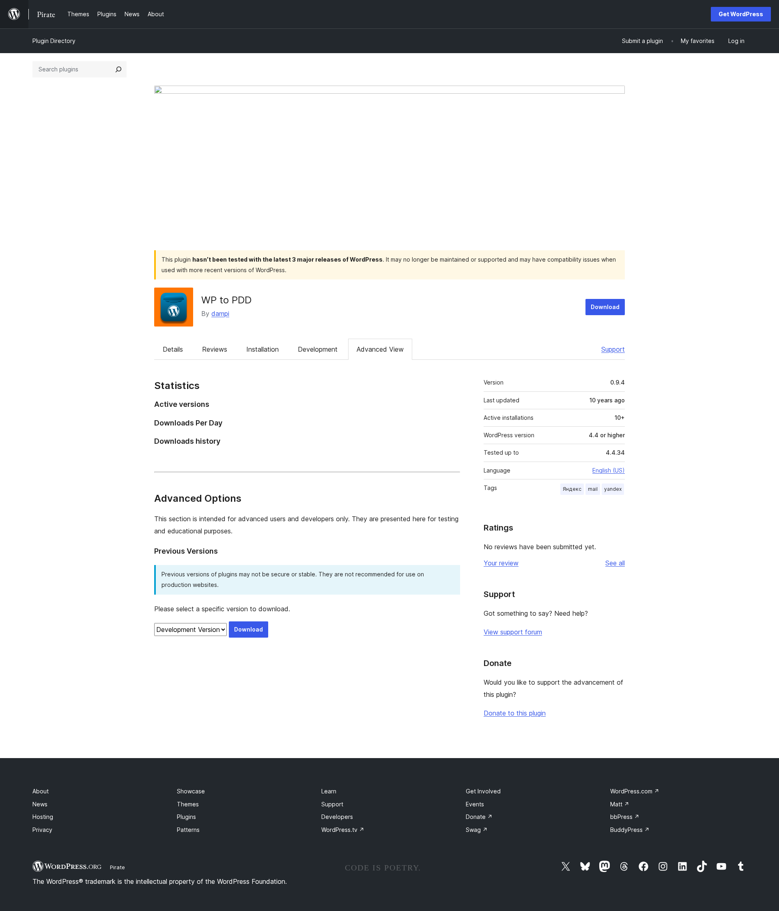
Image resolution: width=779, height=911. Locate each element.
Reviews (214, 349)
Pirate (117, 867)
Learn (328, 791)
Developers (337, 816)
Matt (619, 804)
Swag (477, 829)
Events (475, 804)
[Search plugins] (118, 69)
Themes (188, 804)
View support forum (513, 632)
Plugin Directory (53, 40)
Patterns (188, 829)
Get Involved (483, 791)
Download (605, 306)
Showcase (191, 791)
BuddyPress (630, 829)
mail (593, 489)
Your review (501, 563)
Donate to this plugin (515, 713)
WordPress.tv (342, 829)
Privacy (42, 829)
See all (615, 563)
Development (318, 349)
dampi (220, 313)
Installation (262, 349)
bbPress (624, 816)
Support (613, 349)
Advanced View (380, 349)
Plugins (186, 816)
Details (173, 349)
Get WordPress (741, 14)
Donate (479, 816)
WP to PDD (226, 300)
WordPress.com (634, 791)
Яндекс (572, 489)
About (40, 791)
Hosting (42, 816)
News (39, 804)
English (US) (608, 470)
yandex (613, 489)
